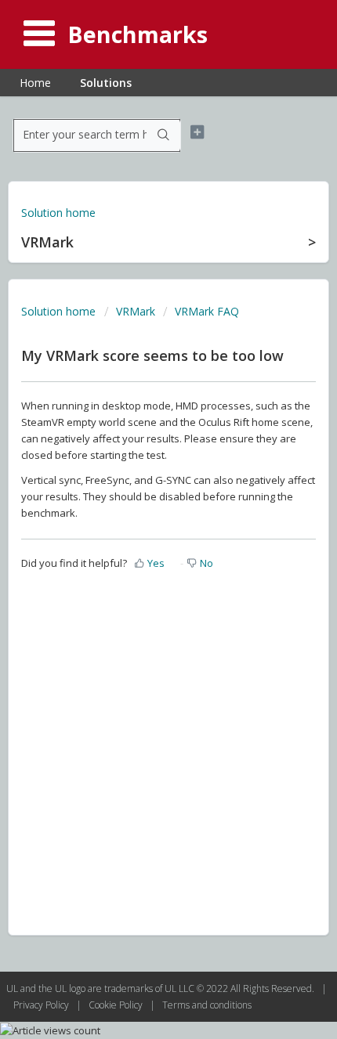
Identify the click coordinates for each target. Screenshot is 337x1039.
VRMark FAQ (207, 311)
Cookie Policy (117, 1005)
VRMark (135, 311)
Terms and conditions (207, 1005)
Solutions (106, 82)
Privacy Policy (42, 1005)
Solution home (58, 212)
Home (35, 82)
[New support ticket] (196, 132)
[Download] (139, 512)
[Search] (163, 135)
